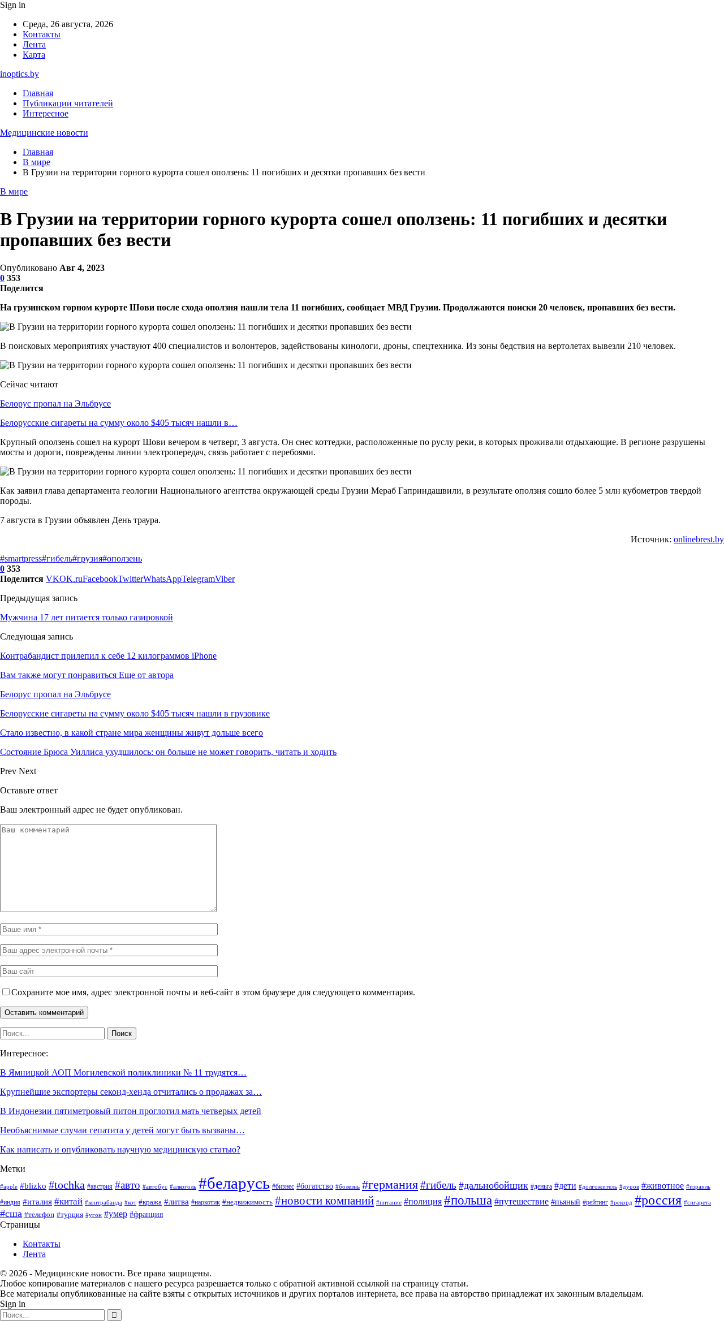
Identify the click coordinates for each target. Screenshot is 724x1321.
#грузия (87, 558)
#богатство (314, 1185)
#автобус (155, 1187)
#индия (10, 1202)
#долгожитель (598, 1186)
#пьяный (565, 1201)
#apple (9, 1187)
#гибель (57, 558)
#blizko (33, 1185)
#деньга (541, 1186)
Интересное (45, 113)
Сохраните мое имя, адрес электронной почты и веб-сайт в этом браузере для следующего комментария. (213, 992)
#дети (565, 1185)
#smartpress (21, 558)
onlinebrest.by (699, 539)
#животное (662, 1185)
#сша (11, 1213)
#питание (389, 1202)
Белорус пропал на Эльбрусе (55, 403)
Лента (34, 44)
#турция (70, 1215)
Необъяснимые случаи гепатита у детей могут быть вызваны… (122, 1130)
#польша (468, 1200)
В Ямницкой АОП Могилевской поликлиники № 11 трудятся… (123, 1072)
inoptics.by (19, 74)
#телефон (39, 1214)
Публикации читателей (68, 103)
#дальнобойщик (493, 1185)
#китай (68, 1201)
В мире (14, 191)
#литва (176, 1201)
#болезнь (347, 1186)
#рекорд (621, 1202)
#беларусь (234, 1183)
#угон (93, 1214)
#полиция (423, 1201)
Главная (38, 93)
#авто (127, 1185)
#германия (390, 1185)
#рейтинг (595, 1202)
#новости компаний (324, 1200)
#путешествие (521, 1201)
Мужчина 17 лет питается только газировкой (86, 617)
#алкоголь (183, 1186)
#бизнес (283, 1186)
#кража (150, 1202)
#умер (115, 1214)
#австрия (100, 1186)
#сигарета (697, 1202)
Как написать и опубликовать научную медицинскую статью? (120, 1149)
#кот (130, 1202)
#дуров (629, 1186)
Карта (34, 54)
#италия (37, 1201)
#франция (146, 1214)
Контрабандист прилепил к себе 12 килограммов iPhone (108, 655)
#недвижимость (247, 1202)
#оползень (122, 558)
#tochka (67, 1184)
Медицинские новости (44, 132)
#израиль (698, 1187)
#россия (658, 1200)
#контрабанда (103, 1202)
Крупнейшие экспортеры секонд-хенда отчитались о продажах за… (131, 1091)
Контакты (42, 34)
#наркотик (205, 1202)
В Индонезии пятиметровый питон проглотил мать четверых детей (130, 1111)
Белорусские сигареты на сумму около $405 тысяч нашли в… (119, 423)
